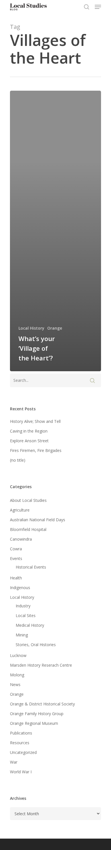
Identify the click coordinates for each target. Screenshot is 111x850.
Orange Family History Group (36, 713)
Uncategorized (23, 752)
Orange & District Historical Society (42, 704)
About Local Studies (28, 500)
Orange (54, 328)
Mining (22, 635)
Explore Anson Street (29, 440)
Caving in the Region (29, 431)
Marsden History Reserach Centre (41, 665)
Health (16, 578)
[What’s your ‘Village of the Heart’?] (55, 231)
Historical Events (31, 567)
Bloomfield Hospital (28, 529)
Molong (17, 674)
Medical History (30, 625)
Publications (21, 733)
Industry (23, 605)
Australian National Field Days (37, 519)
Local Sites (26, 615)
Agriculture (20, 510)
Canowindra (21, 539)
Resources (19, 742)
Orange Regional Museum (34, 723)
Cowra (16, 548)
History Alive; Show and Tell (35, 421)
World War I (21, 771)
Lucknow (18, 655)
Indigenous (20, 587)
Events (16, 558)
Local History (31, 328)
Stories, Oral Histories (36, 644)
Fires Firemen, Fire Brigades (35, 450)
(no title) (17, 460)
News (15, 684)
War (13, 762)
